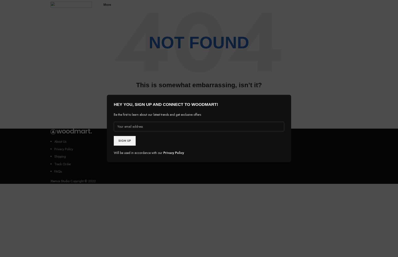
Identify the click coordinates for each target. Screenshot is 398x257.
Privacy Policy (173, 152)
